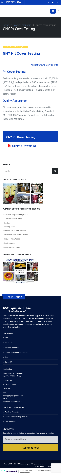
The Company (10, 422)
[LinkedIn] (57, 2)
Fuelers (7, 223)
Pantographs (9, 243)
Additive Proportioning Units (16, 214)
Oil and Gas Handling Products (16, 352)
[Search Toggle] (58, 11)
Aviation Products (12, 347)
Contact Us (9, 362)
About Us (8, 343)
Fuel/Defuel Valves (12, 247)
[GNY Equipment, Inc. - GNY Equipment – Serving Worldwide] (15, 11)
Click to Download (24, 146)
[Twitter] (53, 2)
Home (7, 338)
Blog (6, 357)
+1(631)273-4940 (13, 2)
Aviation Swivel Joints (13, 219)
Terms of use (39, 467)
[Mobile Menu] (53, 11)
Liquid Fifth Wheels (12, 239)
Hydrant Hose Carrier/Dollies (16, 235)
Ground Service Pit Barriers (15, 230)
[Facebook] (48, 2)
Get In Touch (14, 297)
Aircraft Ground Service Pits (44, 65)
